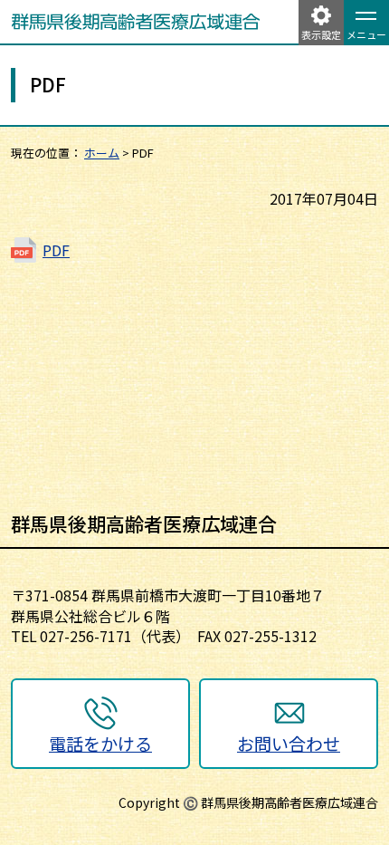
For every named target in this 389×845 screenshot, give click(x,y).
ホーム (101, 152)
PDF (56, 250)
